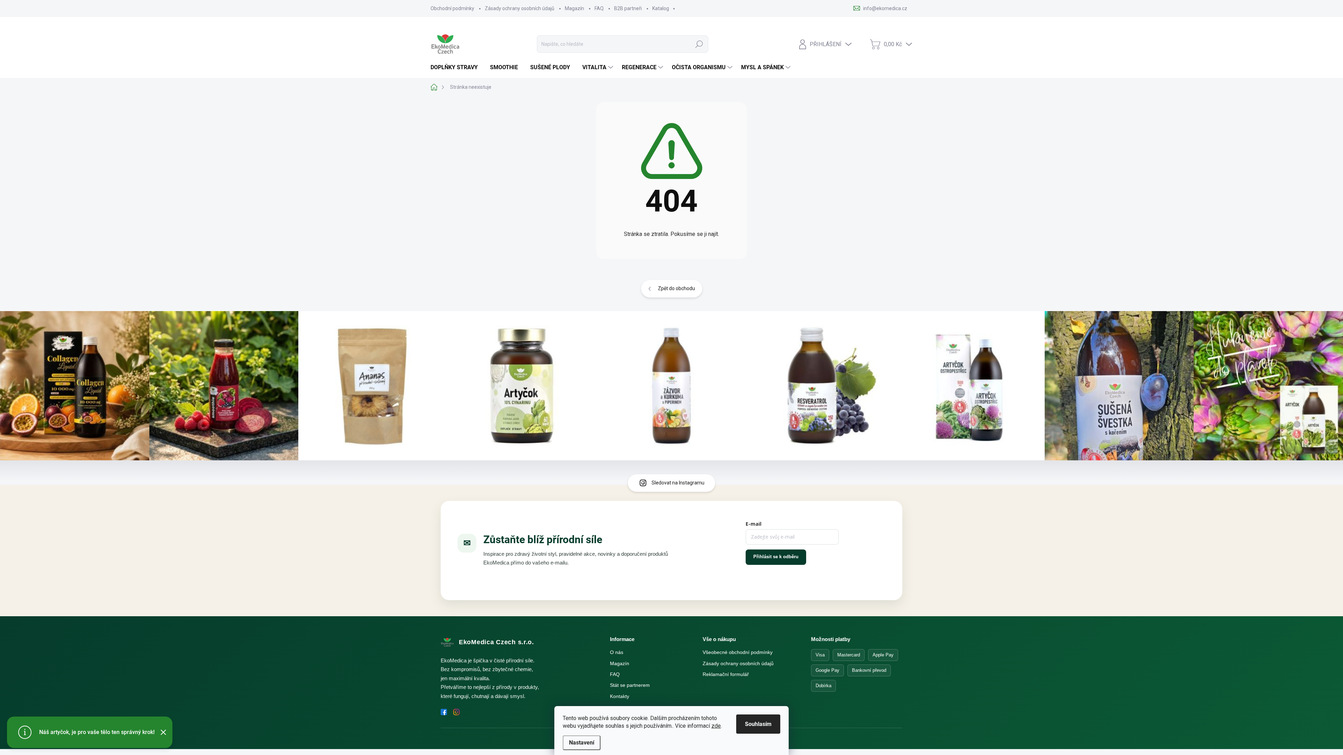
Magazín (574, 8)
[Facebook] (444, 712)
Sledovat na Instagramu (678, 483)
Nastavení (581, 742)
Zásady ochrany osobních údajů (519, 8)
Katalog (660, 8)
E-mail (753, 523)
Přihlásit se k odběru (775, 556)
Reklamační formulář (726, 674)
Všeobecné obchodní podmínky (738, 652)
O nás (616, 652)
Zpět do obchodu (676, 288)
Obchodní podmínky (452, 8)
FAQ (599, 8)
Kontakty (619, 696)
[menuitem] (457, 67)
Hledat (699, 44)
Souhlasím (758, 724)
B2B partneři (628, 8)
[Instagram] (456, 712)
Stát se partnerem (630, 685)
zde (716, 725)
